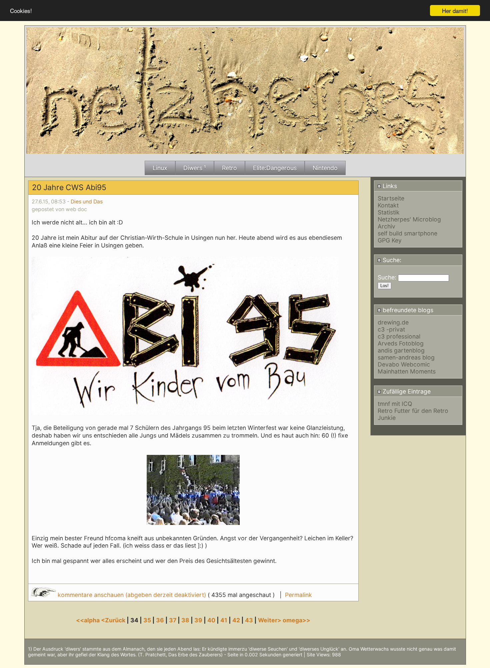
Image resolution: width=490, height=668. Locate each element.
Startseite (391, 198)
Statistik (389, 212)
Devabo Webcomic (404, 364)
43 (249, 620)
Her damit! (455, 10)
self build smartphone (407, 233)
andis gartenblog (401, 350)
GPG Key (390, 240)
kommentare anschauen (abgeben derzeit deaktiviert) (132, 594)
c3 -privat (391, 329)
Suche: (391, 259)
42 (236, 620)
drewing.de (393, 322)
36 (160, 620)
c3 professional (399, 336)
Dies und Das (87, 201)
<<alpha (88, 620)
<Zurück (114, 620)
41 (223, 620)
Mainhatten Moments (407, 371)
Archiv (386, 226)
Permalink (298, 594)
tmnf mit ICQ (395, 403)
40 (211, 620)
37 (172, 620)
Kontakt (388, 205)
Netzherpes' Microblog (409, 219)
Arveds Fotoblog (401, 343)
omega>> (296, 620)
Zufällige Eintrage (406, 391)
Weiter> (270, 620)
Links (389, 185)
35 (147, 620)
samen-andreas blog (406, 357)
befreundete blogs (407, 309)
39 (198, 620)
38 (185, 620)
